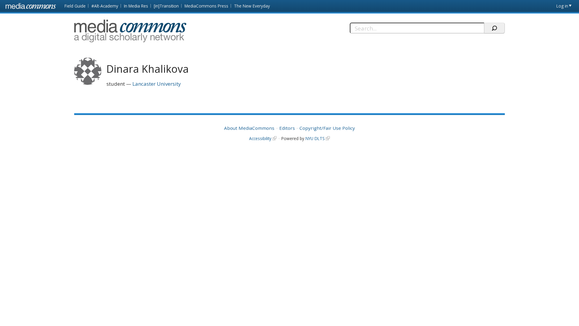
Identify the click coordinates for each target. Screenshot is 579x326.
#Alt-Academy (104, 6)
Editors (287, 128)
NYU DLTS (315, 138)
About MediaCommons (249, 128)
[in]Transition (166, 6)
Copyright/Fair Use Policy (327, 128)
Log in (562, 6)
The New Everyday (252, 6)
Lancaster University (156, 83)
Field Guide (75, 6)
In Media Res (136, 6)
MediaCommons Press (206, 6)
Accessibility (260, 138)
